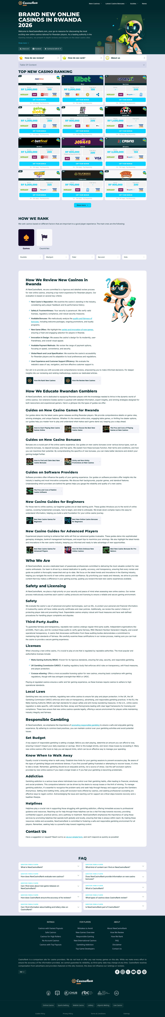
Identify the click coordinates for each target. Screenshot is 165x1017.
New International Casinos (85, 940)
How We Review (117, 932)
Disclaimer (117, 944)
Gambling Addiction (85, 944)
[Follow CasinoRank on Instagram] (122, 972)
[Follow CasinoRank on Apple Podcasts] (144, 972)
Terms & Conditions (98, 1013)
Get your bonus (39, 100)
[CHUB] (70, 993)
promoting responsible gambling (86, 725)
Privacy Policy (68, 1013)
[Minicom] (48, 993)
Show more (81, 205)
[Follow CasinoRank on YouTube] (133, 972)
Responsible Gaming (85, 936)
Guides (133, 3)
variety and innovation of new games (77, 329)
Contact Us (117, 948)
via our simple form (74, 837)
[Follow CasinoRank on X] (128, 972)
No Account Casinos (50, 940)
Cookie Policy (40, 1013)
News (144, 3)
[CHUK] (104, 993)
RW (21, 972)
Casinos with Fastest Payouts (50, 928)
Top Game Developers (85, 948)
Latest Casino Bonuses (115, 3)
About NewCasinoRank (117, 928)
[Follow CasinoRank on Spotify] (139, 972)
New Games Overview (85, 932)
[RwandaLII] (57, 993)
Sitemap (126, 1013)
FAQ (117, 940)
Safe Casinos (50, 932)
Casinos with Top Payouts (51, 944)
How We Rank (117, 936)
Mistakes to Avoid (85, 928)
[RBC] (87, 993)
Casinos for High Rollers (50, 936)
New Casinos (94, 3)
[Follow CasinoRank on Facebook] (117, 972)
